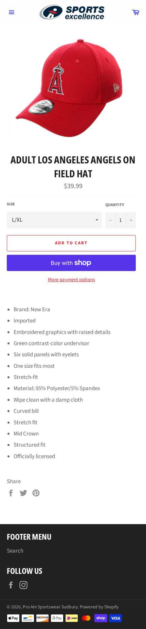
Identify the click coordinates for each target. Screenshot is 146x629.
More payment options (71, 279)
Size (11, 204)
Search (15, 551)
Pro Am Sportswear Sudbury (50, 607)
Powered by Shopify (99, 607)
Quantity (114, 205)
